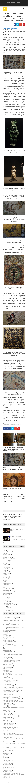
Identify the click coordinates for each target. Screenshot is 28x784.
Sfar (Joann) (6, 754)
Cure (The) (5, 561)
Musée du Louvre (14, 426)
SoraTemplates (13, 782)
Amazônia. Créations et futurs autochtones (14, 620)
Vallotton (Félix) (7, 764)
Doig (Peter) (6, 653)
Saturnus (5, 599)
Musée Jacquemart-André (9, 719)
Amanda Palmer (7, 551)
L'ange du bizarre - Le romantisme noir (12, 687)
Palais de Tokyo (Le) (8, 741)
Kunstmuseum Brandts (8, 684)
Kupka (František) (7, 686)
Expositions (5, 424)
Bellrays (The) (6, 554)
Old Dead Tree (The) (8, 591)
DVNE (4, 563)
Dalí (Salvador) (6, 648)
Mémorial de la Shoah (8, 736)
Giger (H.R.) (6, 670)
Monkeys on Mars (7, 583)
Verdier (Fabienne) (7, 767)
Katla (4, 574)
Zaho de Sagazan (7, 610)
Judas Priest (6, 573)
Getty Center (6, 668)
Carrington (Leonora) (8, 643)
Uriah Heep (6, 609)
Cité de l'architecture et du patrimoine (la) (13, 646)
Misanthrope (6, 580)
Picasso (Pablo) (7, 749)
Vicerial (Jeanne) (7, 769)
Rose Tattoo (6, 597)
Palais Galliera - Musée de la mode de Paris (14, 738)
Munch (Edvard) (7, 714)
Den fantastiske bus (8, 651)
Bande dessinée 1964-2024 (10, 630)
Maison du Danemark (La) (9, 700)
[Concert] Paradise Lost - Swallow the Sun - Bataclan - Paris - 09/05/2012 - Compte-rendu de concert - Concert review (14, 539)
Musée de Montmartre (8, 723)
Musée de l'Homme (8, 724)
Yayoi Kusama (6, 771)
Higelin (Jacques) (7, 568)
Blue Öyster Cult (7, 557)
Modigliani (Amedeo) (8, 711)
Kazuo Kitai (6, 683)
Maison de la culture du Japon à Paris (12, 698)
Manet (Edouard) (7, 703)
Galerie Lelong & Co (8, 666)
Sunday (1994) (6, 601)
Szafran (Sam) (6, 761)
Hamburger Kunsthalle (8, 676)
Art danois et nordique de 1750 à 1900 (12, 624)
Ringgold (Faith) (7, 750)
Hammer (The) (6, 677)
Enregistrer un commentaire (12, 504)
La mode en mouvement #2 (9, 688)
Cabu (4, 638)
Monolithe (5, 584)
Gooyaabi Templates (14, 783)
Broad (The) (6, 636)
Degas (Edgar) (6, 650)
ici (8, 41)
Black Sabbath (6, 556)
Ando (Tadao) (6, 623)
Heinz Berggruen (7, 678)
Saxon (4, 600)
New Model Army (7, 588)
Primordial (5, 596)
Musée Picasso (7, 720)
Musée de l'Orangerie (8, 726)
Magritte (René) (7, 694)
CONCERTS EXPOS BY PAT (14, 2)
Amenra (5, 553)
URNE (4, 606)
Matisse (5, 706)
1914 (4, 550)
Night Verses (6, 590)
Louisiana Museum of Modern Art (11, 690)
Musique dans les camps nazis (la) (11, 716)
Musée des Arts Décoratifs (10, 727)
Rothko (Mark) (7, 753)
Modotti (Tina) (7, 713)
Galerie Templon (7, 667)
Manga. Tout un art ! (8, 704)
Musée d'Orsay (7, 721)
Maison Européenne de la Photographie (13, 696)
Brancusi (5, 634)
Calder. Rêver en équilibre (9, 641)
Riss (4, 751)
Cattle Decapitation (8, 558)
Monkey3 (5, 581)
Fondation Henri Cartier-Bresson (11, 660)
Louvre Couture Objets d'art (10, 691)
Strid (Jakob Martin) (8, 760)
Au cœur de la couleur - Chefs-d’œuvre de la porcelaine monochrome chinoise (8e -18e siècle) (14, 627)
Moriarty (5, 586)
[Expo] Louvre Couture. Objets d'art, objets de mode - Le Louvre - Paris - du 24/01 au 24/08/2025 (13, 449)
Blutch (4, 633)
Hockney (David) (7, 681)
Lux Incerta (6, 577)
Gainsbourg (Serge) (8, 663)
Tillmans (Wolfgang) (8, 763)
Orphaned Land (7, 593)
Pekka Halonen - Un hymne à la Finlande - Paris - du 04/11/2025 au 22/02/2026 (13, 746)
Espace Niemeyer (7, 658)
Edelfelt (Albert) (7, 657)
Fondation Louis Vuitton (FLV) (10, 661)
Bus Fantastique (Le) (8, 637)
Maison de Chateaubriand (9, 697)
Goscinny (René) (7, 671)
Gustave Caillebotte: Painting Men (12, 674)
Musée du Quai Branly (8, 733)
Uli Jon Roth (6, 607)
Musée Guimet (6, 717)
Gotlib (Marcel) (7, 673)
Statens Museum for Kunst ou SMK (12, 759)
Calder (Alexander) (7, 640)
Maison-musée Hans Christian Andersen (13, 701)
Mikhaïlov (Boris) (7, 710)
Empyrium (5, 567)
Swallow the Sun (7, 603)
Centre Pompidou (7, 644)
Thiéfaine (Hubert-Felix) (9, 604)
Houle (4, 570)
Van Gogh (5, 766)
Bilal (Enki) (5, 631)
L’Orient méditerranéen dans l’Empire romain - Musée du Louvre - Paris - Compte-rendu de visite (13, 469)
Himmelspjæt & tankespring (10, 680)
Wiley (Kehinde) (7, 770)
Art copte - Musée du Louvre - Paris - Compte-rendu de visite (13, 488)
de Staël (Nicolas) (7, 777)
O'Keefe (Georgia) (7, 737)
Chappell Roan (6, 560)
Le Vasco (5, 576)
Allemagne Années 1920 (9, 618)
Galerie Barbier (7, 664)
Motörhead (6, 587)
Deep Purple (6, 564)
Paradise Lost (6, 594)
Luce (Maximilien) (7, 693)
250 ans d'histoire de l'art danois (11, 617)
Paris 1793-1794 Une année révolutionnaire (14, 743)
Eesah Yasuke (6, 566)
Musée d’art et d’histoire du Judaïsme (12, 734)
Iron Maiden (6, 571)
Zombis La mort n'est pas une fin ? (11, 773)
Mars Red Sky (6, 578)
